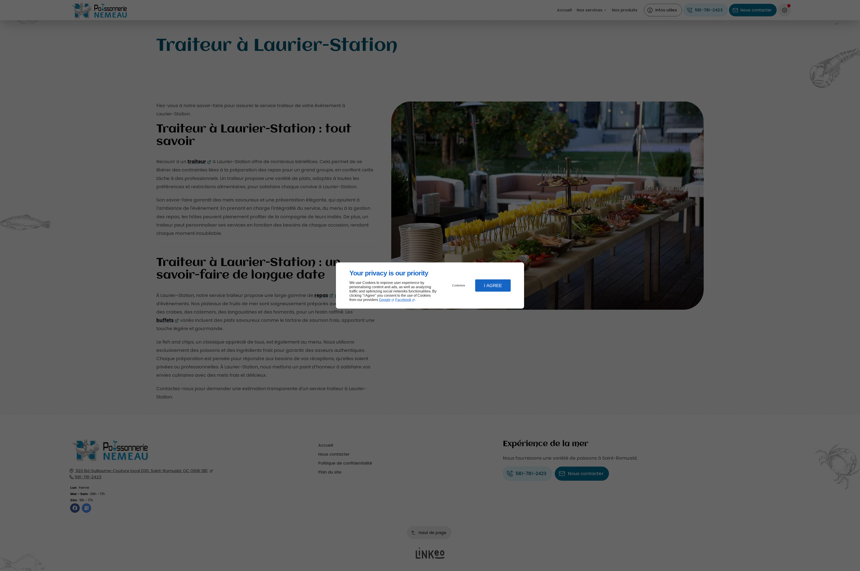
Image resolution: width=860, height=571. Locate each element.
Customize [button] (458, 285)
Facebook (403, 300)
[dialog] (430, 285)
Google (385, 300)
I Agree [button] (493, 285)
